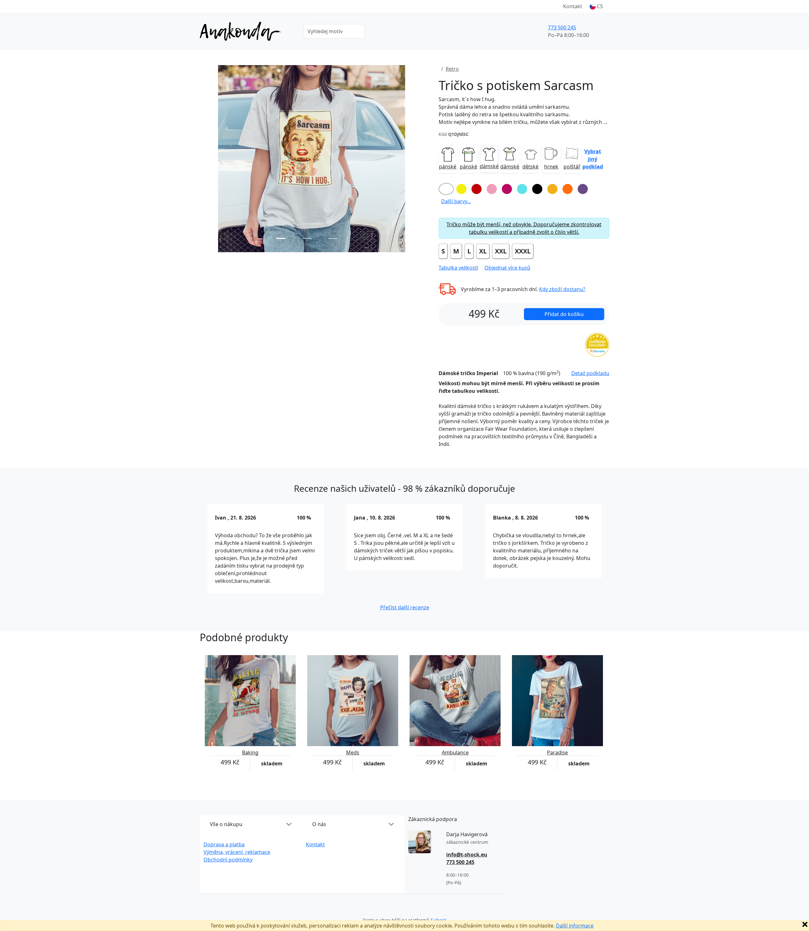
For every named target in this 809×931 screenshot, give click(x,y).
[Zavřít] (804, 924)
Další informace (574, 925)
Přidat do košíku (564, 314)
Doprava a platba (224, 844)
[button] (596, 6)
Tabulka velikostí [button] (458, 267)
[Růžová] (491, 189)
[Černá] (537, 189)
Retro (452, 68)
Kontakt (572, 6)
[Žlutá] (461, 189)
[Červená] (476, 189)
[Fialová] (582, 189)
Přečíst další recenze (404, 607)
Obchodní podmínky (228, 859)
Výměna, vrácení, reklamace (237, 852)
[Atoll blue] (522, 189)
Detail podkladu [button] (590, 373)
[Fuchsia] (506, 189)
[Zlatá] (552, 189)
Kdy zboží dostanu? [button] (562, 289)
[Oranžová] (567, 189)
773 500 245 (562, 27)
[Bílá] (446, 189)
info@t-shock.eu (466, 854)
